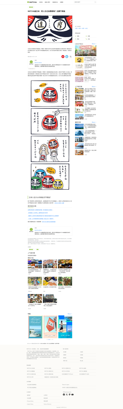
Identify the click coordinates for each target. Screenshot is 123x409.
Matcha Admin (38, 62)
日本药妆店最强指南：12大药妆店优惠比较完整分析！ (90, 96)
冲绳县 (81, 357)
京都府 (64, 354)
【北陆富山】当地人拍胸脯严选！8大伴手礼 (34, 304)
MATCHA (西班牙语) (48, 374)
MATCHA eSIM (30, 377)
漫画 (38, 249)
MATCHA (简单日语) (31, 374)
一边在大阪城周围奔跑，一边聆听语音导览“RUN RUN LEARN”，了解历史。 (90, 132)
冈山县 (81, 360)
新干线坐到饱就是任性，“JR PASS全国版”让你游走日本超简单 (34, 271)
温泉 (77, 28)
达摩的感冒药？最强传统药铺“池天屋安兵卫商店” (40, 210)
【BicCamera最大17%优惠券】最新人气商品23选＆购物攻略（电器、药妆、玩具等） (90, 91)
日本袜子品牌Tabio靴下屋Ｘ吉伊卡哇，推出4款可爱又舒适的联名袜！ (90, 65)
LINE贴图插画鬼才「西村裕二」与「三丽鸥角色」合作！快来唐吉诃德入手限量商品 (90, 60)
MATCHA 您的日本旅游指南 (49, 221)
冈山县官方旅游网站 (31, 384)
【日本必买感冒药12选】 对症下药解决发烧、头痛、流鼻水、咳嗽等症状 (90, 103)
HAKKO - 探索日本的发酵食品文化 (69, 387)
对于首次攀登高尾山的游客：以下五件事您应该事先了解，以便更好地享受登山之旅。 (90, 126)
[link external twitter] (67, 395)
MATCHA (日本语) (31, 368)
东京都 (64, 352)
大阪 (86, 28)
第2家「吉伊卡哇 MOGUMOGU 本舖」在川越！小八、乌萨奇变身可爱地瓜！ (90, 79)
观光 (78, 39)
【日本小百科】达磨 (59, 203)
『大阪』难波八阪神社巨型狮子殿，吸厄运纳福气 (49, 304)
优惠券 (61, 2)
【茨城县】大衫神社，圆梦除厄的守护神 (38, 212)
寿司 (80, 28)
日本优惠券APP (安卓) (84, 374)
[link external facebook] (64, 395)
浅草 (83, 28)
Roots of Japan (65, 384)
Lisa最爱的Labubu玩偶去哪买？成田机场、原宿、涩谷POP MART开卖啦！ (85, 52)
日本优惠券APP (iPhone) (67, 374)
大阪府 (81, 352)
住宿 (89, 36)
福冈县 (64, 357)
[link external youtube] (72, 395)
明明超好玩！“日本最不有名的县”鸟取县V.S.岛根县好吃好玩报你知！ (49, 271)
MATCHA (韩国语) (31, 371)
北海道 (81, 354)
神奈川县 (65, 360)
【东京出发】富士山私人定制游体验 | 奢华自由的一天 (90, 144)
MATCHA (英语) (47, 368)
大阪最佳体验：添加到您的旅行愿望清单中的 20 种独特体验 (90, 139)
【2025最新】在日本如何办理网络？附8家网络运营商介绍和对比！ (90, 109)
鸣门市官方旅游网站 (31, 387)
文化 (89, 39)
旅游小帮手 (47, 2)
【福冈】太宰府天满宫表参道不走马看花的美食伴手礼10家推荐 (43, 215)
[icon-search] (95, 2)
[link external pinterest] (70, 395)
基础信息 (31, 7)
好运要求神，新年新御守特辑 (49, 287)
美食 (78, 36)
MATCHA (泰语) (82, 368)
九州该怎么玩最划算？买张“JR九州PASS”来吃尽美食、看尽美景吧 (64, 271)
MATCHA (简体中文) (48, 371)
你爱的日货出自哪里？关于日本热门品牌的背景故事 (34, 287)
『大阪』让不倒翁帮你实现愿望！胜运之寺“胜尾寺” (41, 218)
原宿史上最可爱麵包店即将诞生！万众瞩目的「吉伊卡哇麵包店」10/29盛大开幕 (90, 72)
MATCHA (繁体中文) (66, 368)
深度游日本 (55, 2)
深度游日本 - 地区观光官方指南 (51, 377)
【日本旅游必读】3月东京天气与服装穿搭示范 (90, 115)
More (69, 314)
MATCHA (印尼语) (66, 371)
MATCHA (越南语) (83, 371)
